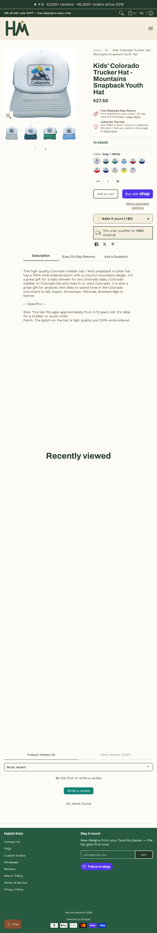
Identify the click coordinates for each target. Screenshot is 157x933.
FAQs (7, 848)
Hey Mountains (17, 28)
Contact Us (12, 841)
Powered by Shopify (79, 919)
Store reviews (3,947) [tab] (116, 754)
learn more (110, 131)
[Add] (118, 181)
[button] (96, 244)
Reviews (9, 869)
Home (97, 50)
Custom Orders (14, 855)
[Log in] (151, 13)
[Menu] (150, 28)
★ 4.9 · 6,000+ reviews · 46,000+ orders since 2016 (79, 4)
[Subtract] (98, 181)
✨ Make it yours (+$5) (123, 218)
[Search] (121, 13)
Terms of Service (15, 882)
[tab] (41, 257)
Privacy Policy (13, 889)
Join (144, 854)
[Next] (73, 84)
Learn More (133, 116)
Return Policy (13, 875)
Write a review (78, 791)
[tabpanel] (78, 296)
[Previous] (6, 84)
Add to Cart (106, 194)
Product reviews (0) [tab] (41, 754)
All (106, 50)
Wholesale (11, 862)
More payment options (137, 206)
